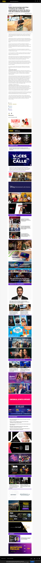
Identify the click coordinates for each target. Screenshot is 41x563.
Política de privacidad (10, 558)
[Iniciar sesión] (37, 1)
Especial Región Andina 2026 (14, 1)
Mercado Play (14, 104)
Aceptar (32, 561)
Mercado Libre (10, 104)
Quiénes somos (3, 558)
